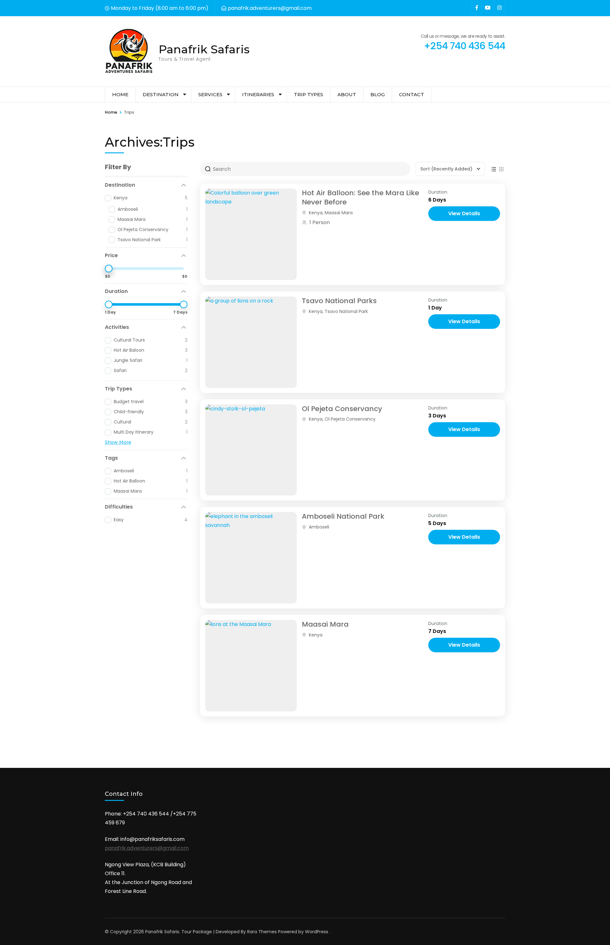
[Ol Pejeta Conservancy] (251, 450)
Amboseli (319, 527)
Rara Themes (262, 931)
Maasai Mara (339, 213)
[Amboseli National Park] (251, 557)
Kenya (315, 213)
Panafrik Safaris (204, 49)
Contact (411, 94)
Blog (377, 94)
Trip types (308, 94)
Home (120, 94)
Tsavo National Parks (339, 301)
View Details (464, 213)
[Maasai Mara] (251, 665)
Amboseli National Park (343, 516)
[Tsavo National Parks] (251, 342)
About (346, 94)
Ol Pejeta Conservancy (342, 409)
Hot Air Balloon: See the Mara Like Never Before (360, 197)
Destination (161, 94)
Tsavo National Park (346, 311)
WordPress (316, 931)
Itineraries (258, 94)
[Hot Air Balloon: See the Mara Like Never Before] (251, 234)
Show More (118, 442)
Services (210, 94)
